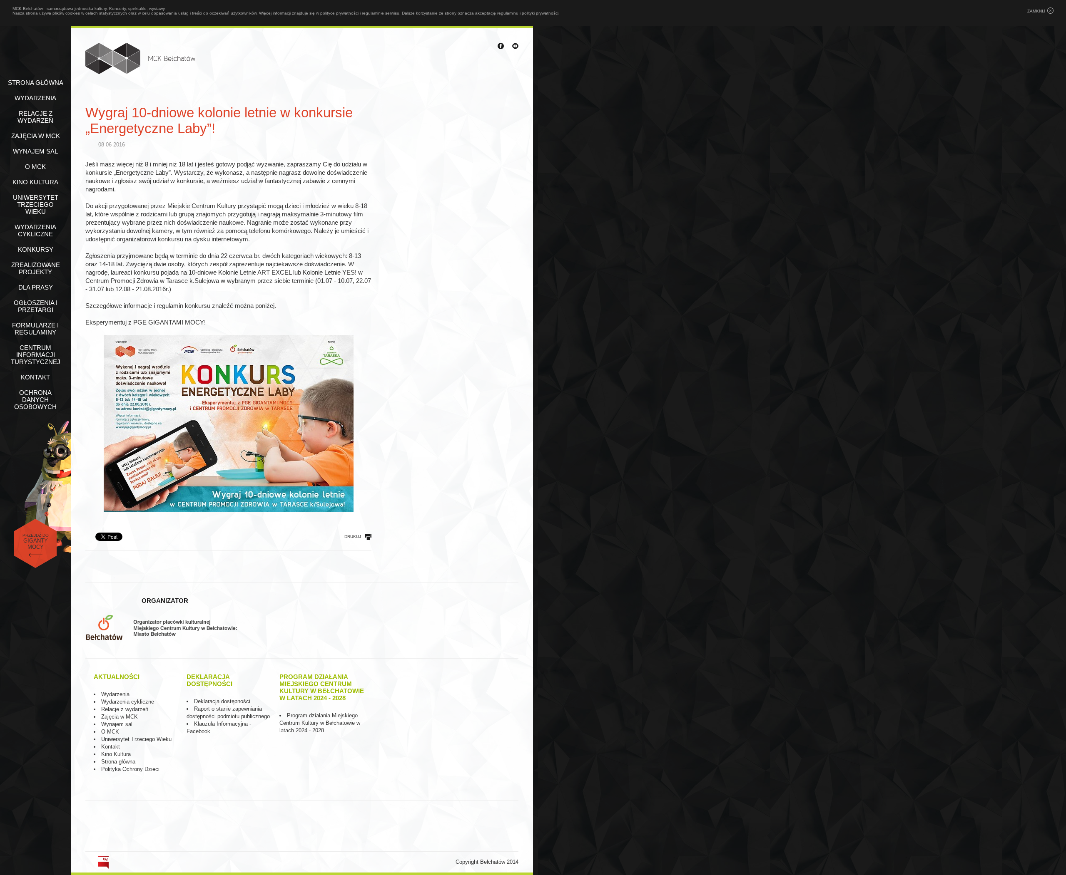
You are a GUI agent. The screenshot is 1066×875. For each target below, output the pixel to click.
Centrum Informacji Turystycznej (35, 354)
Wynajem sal (35, 151)
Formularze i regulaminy (35, 329)
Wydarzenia (35, 98)
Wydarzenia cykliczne (35, 230)
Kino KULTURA (35, 182)
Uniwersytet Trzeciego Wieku (35, 204)
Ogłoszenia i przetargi (35, 306)
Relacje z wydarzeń (35, 117)
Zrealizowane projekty (35, 268)
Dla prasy (35, 287)
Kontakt (35, 377)
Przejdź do (35, 541)
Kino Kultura (116, 754)
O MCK (35, 166)
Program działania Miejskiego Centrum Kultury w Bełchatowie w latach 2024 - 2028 (319, 723)
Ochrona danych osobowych (35, 399)
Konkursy (35, 249)
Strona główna (35, 82)
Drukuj (352, 536)
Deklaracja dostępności (222, 701)
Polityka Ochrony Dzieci (130, 769)
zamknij (1036, 11)
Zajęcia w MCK (35, 135)
